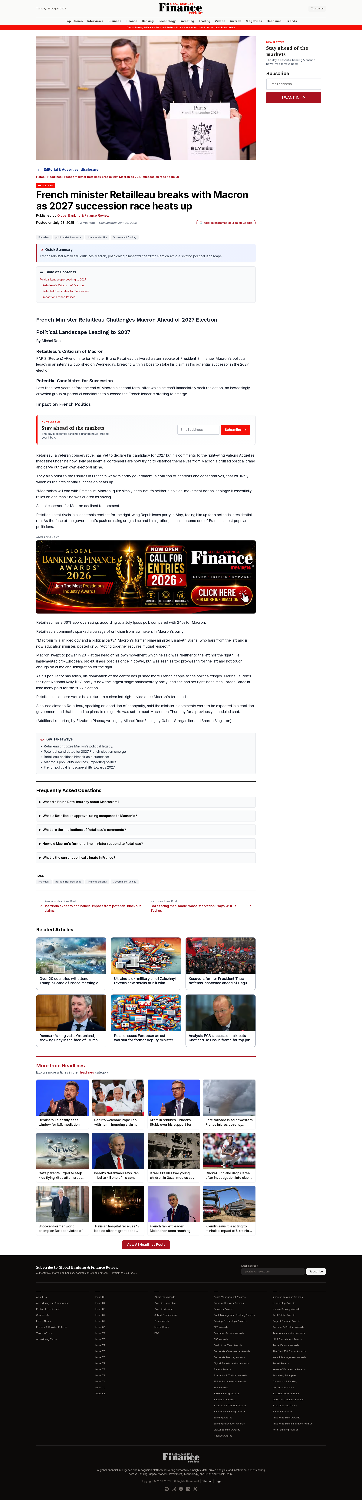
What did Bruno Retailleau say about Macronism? (81, 802)
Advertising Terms (46, 1339)
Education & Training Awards (230, 1375)
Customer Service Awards (229, 1333)
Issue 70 (100, 1387)
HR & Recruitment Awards (287, 1339)
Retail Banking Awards (285, 1429)
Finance (131, 21)
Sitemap (207, 1481)
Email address (249, 1265)
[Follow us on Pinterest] (167, 1489)
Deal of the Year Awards (228, 1345)
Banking (148, 21)
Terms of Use (44, 1333)
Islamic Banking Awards (286, 1309)
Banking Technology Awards (230, 1321)
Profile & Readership (48, 1309)
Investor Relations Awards (288, 1297)
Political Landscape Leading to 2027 (62, 279)
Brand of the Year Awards (229, 1303)
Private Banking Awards (286, 1417)
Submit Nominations (165, 1315)
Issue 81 (100, 1321)
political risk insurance (68, 237)
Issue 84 (100, 1303)
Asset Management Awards (230, 1297)
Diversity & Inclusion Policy (288, 1399)
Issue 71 (100, 1381)
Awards (235, 21)
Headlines (274, 21)
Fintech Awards (223, 1369)
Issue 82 (100, 1315)
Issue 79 (100, 1333)
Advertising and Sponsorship (52, 1303)
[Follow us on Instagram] (174, 1489)
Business (114, 21)
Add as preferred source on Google (228, 222)
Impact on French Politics (58, 297)
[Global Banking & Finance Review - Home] (181, 8)
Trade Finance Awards (286, 1345)
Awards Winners (163, 1309)
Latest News (43, 1321)
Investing (187, 21)
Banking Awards (223, 1417)
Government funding (124, 237)
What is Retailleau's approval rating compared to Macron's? (90, 816)
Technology (167, 21)
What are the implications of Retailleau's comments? (84, 830)
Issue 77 (100, 1345)
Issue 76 (100, 1351)
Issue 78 (100, 1339)
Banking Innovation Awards (229, 1423)
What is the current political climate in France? (79, 858)
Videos (220, 21)
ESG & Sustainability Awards (230, 1381)
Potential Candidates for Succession (66, 291)
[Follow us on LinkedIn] (188, 1489)
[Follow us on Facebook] (181, 1489)
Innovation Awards (224, 1399)
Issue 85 (100, 1297)
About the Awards (164, 1297)
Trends (291, 21)
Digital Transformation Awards (231, 1363)
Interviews (95, 21)
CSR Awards (221, 1339)
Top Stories (74, 21)
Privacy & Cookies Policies (51, 1327)
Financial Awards (282, 1411)
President (43, 237)
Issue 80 (100, 1327)
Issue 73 (100, 1369)
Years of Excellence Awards (289, 1369)
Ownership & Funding (285, 1381)
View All (100, 1393)
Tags (218, 1481)
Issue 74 (100, 1363)
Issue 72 (100, 1375)
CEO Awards (221, 1327)
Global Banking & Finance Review (83, 215)
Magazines (254, 21)
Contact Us (42, 1315)
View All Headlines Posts (146, 1244)
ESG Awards (221, 1387)
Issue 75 (100, 1357)
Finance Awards (223, 1435)
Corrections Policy (283, 1387)
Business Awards (223, 1309)
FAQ (156, 1333)
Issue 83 (100, 1309)
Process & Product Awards (288, 1327)
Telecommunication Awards (289, 1333)
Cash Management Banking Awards (234, 1315)
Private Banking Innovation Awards (293, 1423)
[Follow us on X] (195, 1489)
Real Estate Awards (284, 1315)
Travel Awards (281, 1363)
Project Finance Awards (286, 1321)
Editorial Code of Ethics (286, 1393)
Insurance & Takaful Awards (230, 1405)
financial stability (97, 237)
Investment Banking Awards (229, 1411)
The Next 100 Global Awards (289, 1351)
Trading (204, 21)
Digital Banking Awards (227, 1429)
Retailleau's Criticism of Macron (63, 285)
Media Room (161, 1327)
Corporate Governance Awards (232, 1351)
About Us (41, 1297)
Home (40, 176)
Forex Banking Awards (226, 1393)
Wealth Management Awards (289, 1357)
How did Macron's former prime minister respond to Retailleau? (93, 844)
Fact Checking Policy (285, 1405)
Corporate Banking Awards (229, 1357)
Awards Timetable (165, 1303)
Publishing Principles (284, 1375)
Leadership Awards (284, 1303)
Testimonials (161, 1321)
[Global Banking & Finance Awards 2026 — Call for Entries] (146, 577)
